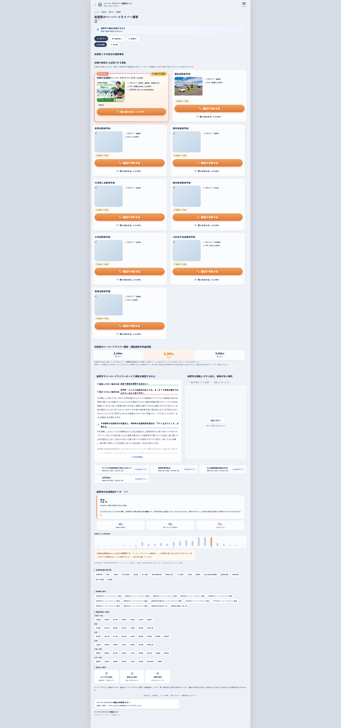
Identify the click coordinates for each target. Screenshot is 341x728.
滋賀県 (106, 645)
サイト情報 (164, 695)
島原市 (111, 12)
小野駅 (115, 574)
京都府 (115, 645)
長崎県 (104, 12)
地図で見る (215, 420)
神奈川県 (150, 628)
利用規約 (155, 695)
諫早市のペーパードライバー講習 (193, 596)
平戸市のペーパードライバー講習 (225, 601)
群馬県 (115, 628)
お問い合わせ (175, 695)
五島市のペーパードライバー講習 (108, 601)
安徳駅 (110, 579)
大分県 (132, 661)
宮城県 (123, 619)
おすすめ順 (101, 44)
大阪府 (123, 645)
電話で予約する (211, 108)
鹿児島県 (150, 661)
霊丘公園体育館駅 (210, 574)
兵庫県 (132, 645)
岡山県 (115, 653)
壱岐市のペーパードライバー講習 (136, 606)
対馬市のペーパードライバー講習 (108, 606)
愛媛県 (158, 653)
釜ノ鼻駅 (145, 574)
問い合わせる (133, 111)
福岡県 (98, 661)
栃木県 (106, 628)
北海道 (98, 619)
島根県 (106, 653)
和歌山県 (150, 645)
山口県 (132, 653)
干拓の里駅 (125, 574)
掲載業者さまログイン (189, 695)
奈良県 (141, 645)
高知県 (166, 653)
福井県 (123, 636)
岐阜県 (149, 636)
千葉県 (132, 628)
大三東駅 (180, 574)
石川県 (115, 636)
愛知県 (166, 636)
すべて (102, 38)
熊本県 (123, 661)
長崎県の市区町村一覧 (159, 606)
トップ (96, 12)
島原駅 (198, 574)
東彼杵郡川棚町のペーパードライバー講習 (166, 601)
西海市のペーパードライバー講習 (136, 601)
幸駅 (107, 574)
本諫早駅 (99, 574)
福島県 (149, 619)
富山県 (106, 636)
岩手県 (115, 619)
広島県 (123, 653)
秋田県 (132, 619)
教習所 (134, 38)
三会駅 (189, 574)
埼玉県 (123, 628)
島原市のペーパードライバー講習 (165, 596)
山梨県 (132, 636)
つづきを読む (137, 457)
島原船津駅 (225, 574)
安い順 (115, 44)
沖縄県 (159, 661)
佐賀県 (106, 661)
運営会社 (147, 695)
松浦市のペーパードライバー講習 (220, 596)
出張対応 (118, 38)
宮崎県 (141, 661)
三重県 (98, 645)
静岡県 (158, 636)
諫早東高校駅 (156, 574)
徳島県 (141, 653)
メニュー (244, 6)
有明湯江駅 (169, 574)
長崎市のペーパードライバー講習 (137, 596)
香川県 (149, 653)
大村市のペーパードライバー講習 (197, 601)
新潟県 (98, 636)
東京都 (141, 628)
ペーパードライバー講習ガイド (106, 712)
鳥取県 (98, 653)
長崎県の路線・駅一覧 (179, 606)
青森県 (106, 619)
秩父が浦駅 (100, 579)
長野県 (141, 636)
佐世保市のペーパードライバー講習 (108, 596)
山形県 (141, 619)
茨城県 (98, 628)
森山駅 (135, 574)
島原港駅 (235, 574)
